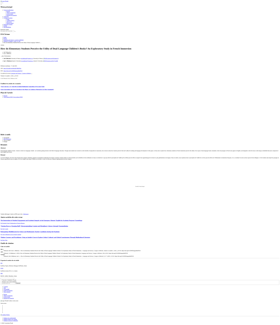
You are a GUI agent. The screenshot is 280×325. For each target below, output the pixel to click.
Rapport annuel (9, 23)
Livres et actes (9, 14)
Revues (8, 11)
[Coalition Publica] (5, 314)
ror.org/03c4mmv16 (53, 58)
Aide (5, 288)
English (5, 25)
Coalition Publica (10, 20)
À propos (10, 18)
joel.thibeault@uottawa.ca (27, 58)
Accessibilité (6, 289)
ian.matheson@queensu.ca (27, 61)
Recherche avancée (8, 24)
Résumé (5, 95)
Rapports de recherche (11, 15)
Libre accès (9, 21)
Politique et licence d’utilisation (11, 320)
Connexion (6, 16)
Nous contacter (7, 292)
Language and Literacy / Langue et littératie (14, 40)
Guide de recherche (8, 290)
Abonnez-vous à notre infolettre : (9, 281)
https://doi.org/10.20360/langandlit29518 (13, 71)
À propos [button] (6, 18)
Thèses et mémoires (10, 12)
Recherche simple (5, 29)
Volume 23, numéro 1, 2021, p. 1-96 (12, 41)
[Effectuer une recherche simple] (15, 31)
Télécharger (26, 214)
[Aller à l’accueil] (4, 1)
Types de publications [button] (8, 10)
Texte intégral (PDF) (8, 97)
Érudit (7, 19)
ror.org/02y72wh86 (53, 61)
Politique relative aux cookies (10, 319)
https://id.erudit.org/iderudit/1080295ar (12, 68)
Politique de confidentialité (10, 318)
